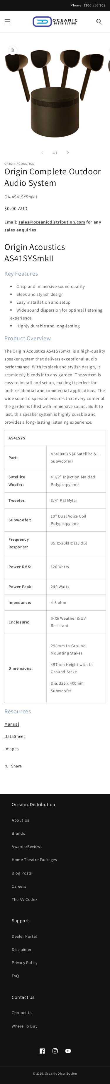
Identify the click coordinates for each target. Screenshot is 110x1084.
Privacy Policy (24, 962)
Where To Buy (24, 1026)
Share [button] (16, 766)
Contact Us (22, 1012)
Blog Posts (22, 873)
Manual (11, 724)
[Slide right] (68, 152)
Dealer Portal (24, 936)
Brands (18, 833)
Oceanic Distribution (61, 1073)
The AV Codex (24, 899)
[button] (7, 21)
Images (11, 748)
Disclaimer (22, 949)
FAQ (15, 975)
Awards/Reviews (27, 846)
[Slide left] (42, 152)
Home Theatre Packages (34, 859)
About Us (20, 820)
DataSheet (14, 736)
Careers (19, 886)
